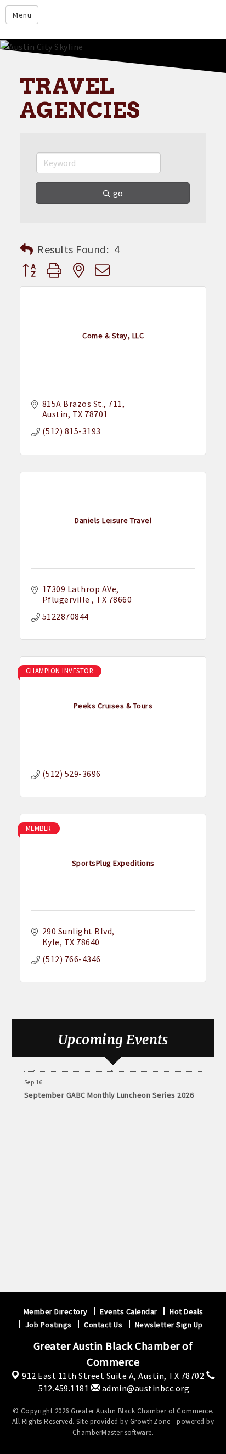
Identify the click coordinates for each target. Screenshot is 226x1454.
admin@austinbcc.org (144, 1388)
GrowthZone (150, 1421)
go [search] (118, 193)
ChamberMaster (97, 1432)
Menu (22, 15)
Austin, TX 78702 (113, 1375)
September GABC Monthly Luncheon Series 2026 (109, 1093)
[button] (26, 249)
